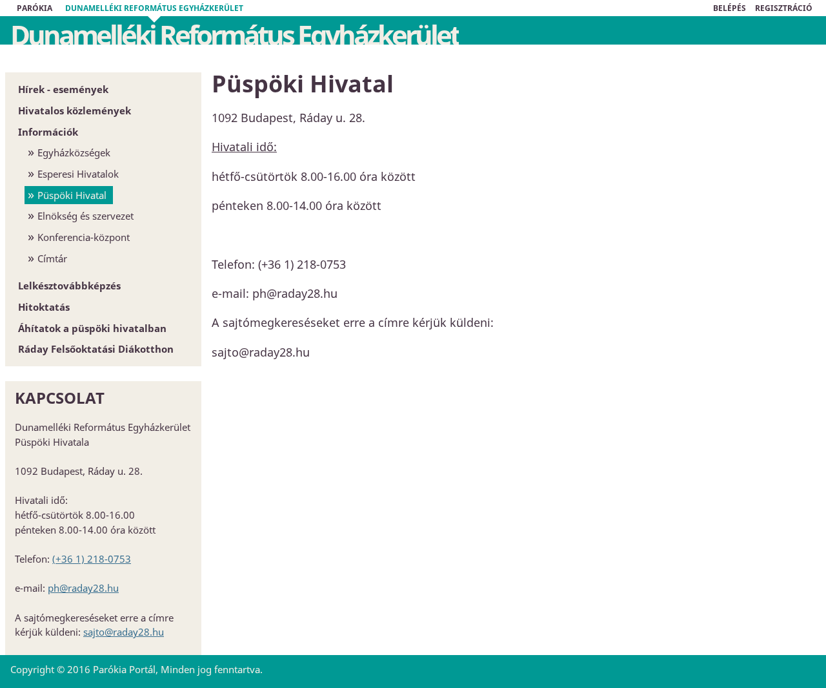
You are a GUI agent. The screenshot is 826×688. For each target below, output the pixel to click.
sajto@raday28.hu (123, 631)
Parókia (34, 8)
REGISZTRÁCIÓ (783, 8)
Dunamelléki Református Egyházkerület (154, 8)
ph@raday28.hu (83, 587)
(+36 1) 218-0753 (91, 558)
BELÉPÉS (729, 8)
